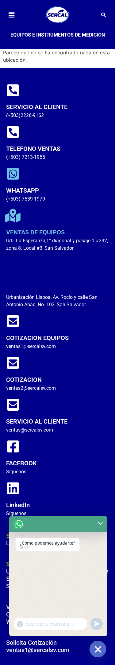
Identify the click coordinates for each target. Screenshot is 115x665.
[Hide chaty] (98, 649)
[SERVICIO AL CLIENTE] (13, 90)
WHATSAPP (22, 190)
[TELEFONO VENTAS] (13, 132)
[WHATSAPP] (13, 174)
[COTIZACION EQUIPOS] (13, 321)
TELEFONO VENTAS (33, 148)
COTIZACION (24, 379)
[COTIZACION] (13, 363)
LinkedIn (18, 505)
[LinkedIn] (13, 488)
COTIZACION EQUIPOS (37, 338)
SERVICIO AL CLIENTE (36, 107)
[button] (11, 14)
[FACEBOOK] (13, 446)
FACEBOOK (21, 463)
